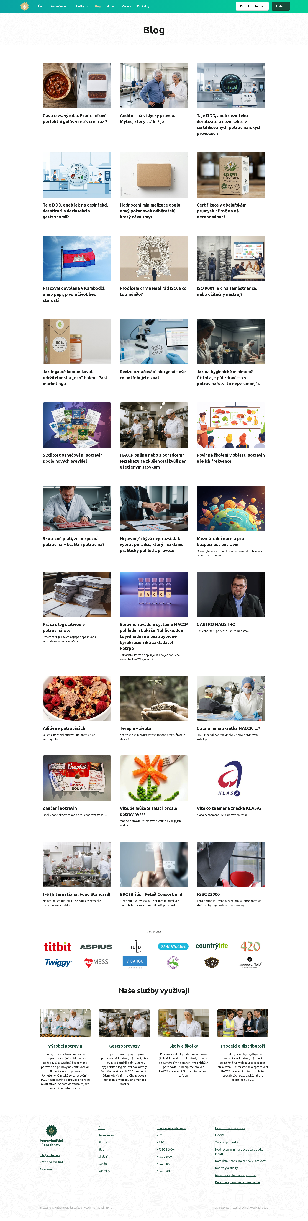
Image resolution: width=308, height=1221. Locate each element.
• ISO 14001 (164, 1163)
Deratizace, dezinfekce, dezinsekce (237, 1182)
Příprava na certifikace (171, 1128)
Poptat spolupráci (252, 6)
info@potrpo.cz (50, 1155)
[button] (82, 6)
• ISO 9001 (163, 1170)
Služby (102, 1142)
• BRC (160, 1142)
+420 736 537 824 (51, 1162)
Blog (97, 6)
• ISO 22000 (164, 1156)
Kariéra (126, 6)
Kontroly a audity (226, 1168)
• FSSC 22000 (165, 1149)
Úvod (41, 6)
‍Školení (103, 1156)
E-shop (280, 6)
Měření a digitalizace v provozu (235, 1175)
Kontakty (143, 6)
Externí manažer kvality (230, 1128)
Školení (111, 6)
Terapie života (221, 1207)
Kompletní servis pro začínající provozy (240, 1160)
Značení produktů (226, 1142)
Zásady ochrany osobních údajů (250, 1207)
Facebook (46, 1169)
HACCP (219, 1135)
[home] (24, 6)
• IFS (159, 1135)
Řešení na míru (60, 6)
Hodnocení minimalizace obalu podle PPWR (239, 1151)
